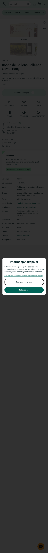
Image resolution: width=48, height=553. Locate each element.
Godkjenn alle (24, 290)
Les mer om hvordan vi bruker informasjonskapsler (23, 276)
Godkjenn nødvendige (24, 282)
